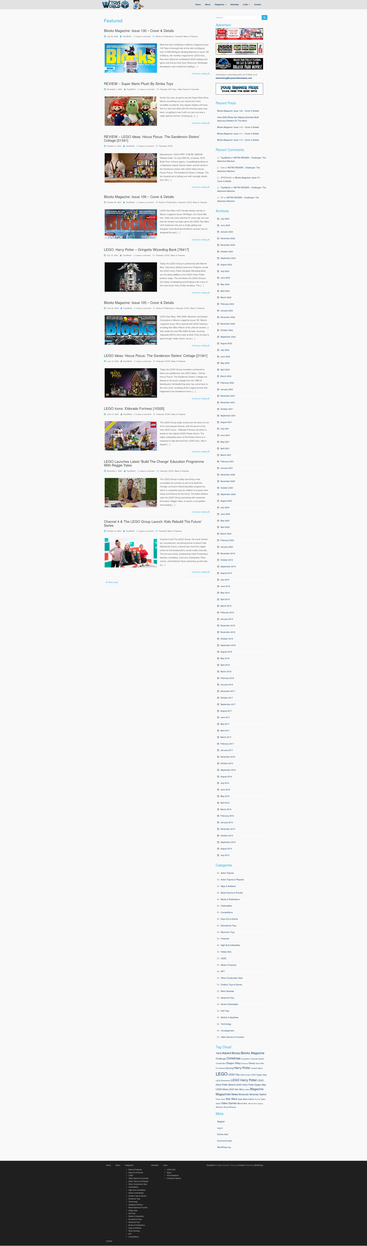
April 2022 (225, 369)
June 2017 (225, 717)
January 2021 (226, 468)
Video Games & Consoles (188, 89)
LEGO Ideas (222, 1089)
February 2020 (227, 540)
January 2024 (226, 231)
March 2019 (225, 605)
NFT (223, 971)
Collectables (226, 905)
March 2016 (225, 809)
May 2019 (225, 592)
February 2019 (227, 612)
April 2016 (225, 802)
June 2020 (225, 514)
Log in (220, 1128)
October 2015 (226, 835)
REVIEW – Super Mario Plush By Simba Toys (138, 83)
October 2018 (226, 638)
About (118, 1165)
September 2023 (228, 258)
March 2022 (225, 376)
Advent (226, 1053)
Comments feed (224, 1140)
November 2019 (227, 553)
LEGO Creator (245, 1075)
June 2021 (225, 435)
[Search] (264, 17)
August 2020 (226, 500)
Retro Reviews (227, 991)
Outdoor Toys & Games (231, 984)
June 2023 (225, 277)
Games (222, 1068)
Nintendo (243, 1094)
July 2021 (224, 428)
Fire (217, 1068)
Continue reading (200, 73)
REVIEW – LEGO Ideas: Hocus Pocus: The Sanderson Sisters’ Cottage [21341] (152, 138)
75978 (218, 1053)
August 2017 (226, 710)
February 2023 (227, 303)
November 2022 (227, 323)
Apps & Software (228, 886)
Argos (169, 1172)
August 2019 (226, 573)
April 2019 (225, 599)
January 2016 (226, 822)
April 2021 (225, 448)
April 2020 (225, 527)
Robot (223, 1099)
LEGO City (234, 1074)
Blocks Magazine (252, 1053)
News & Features (190, 36)
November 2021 (227, 402)
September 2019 (228, 566)
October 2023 (226, 251)
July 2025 (224, 218)
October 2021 (226, 409)
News (234, 1094)
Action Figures (227, 872)
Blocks (236, 1053)
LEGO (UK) (171, 1169)
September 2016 (228, 769)
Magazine (256, 1089)
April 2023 (225, 290)
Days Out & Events (229, 918)
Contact (109, 1241)
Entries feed (222, 1134)
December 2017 (227, 691)
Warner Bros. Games (255, 1103)
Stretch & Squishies (229, 1017)
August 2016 (226, 776)
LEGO (170, 146)
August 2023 (226, 264)
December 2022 (227, 317)
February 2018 (227, 678)
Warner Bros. (242, 1103)
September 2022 (228, 336)
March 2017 (225, 737)
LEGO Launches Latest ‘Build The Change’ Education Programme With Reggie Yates (154, 463)
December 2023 (227, 238)
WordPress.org (224, 1147)
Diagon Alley (233, 1063)
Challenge (221, 1058)
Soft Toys (172, 89)
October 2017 (226, 697)
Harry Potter (242, 1067)
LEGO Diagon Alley (259, 1074)
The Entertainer (173, 1175)
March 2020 (225, 533)
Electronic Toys (228, 932)
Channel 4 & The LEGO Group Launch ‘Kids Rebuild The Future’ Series (153, 523)
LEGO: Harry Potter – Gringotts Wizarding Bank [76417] (146, 249)
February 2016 (227, 815)
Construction (221, 1063)
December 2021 (227, 395)
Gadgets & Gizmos (135, 1204)
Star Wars (231, 1099)
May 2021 (225, 441)
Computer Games (257, 1058)
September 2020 (228, 494)
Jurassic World (256, 1068)
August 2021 (226, 422)
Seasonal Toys (227, 997)
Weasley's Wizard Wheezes (226, 1107)
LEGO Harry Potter (244, 1080)
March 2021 (225, 454)
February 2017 (227, 743)
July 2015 (224, 855)
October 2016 (226, 763)
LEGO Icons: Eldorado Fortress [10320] (134, 408)
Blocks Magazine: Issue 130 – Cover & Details (139, 30)
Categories (129, 1165)
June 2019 (225, 586)
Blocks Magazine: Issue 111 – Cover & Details (238, 133)
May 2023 (225, 284)
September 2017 (228, 704)
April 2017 (225, 730)
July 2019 (224, 579)
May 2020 (225, 520)
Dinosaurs (244, 1063)
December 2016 (227, 756)
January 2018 (226, 684)
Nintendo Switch (258, 1094)
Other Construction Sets (232, 977)
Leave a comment (143, 36)
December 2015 (227, 828)
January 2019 (226, 619)
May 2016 (225, 796)
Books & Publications (165, 36)
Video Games (229, 1103)
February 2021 (227, 461)
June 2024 (225, 225)
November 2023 (227, 244)
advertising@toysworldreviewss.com (234, 78)
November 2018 (227, 632)
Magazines (223, 1094)
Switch (251, 1099)
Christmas (234, 1058)
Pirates (218, 1099)
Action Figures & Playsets (232, 879)
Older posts (112, 582)
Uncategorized (227, 1030)
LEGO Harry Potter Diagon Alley (251, 1084)
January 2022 (226, 389)
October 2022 (226, 330)
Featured (178, 36)
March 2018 (225, 671)
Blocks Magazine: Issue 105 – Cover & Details (139, 302)
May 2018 (225, 658)
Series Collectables (229, 1004)
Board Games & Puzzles (232, 892)
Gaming (230, 1067)
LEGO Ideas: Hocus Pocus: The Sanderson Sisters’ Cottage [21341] (155, 355)
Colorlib (241, 1165)
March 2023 (225, 297)
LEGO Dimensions (223, 1080)
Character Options (174, 1178)
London (246, 1089)
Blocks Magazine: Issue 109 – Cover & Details (139, 196)
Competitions (227, 912)
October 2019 (226, 559)
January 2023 (226, 310)
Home (108, 1165)
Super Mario (243, 1099)
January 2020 (226, 546)
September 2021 (228, 415)
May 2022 (225, 363)
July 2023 (224, 271)
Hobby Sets (226, 951)
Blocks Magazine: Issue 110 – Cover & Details (238, 139)
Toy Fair (257, 1099)
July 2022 (224, 349)
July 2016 (224, 782)
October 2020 (226, 487)
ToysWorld (127, 36)
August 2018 (226, 651)
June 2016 (225, 789)
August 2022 (226, 343)
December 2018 (227, 625)
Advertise (154, 1165)
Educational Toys (228, 925)
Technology (226, 1023)
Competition (245, 1059)
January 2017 (226, 750)
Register (221, 1121)
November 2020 (227, 481)
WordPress (258, 1165)
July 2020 (224, 507)
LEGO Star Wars (236, 1089)
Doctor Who (260, 1063)
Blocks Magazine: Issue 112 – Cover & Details (238, 127)
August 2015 (226, 848)
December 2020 (227, 474)
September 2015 (228, 842)
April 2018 (225, 664)
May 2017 (225, 723)
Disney (252, 1063)
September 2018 (228, 645)
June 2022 (225, 356)
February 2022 (227, 382)
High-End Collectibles (230, 945)
